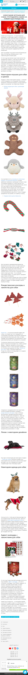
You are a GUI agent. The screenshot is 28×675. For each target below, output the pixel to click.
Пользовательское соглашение (6, 638)
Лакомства (3, 332)
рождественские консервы (7, 413)
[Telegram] (18, 648)
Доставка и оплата (7, 632)
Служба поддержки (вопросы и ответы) (6, 635)
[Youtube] (10, 648)
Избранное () (20, 0)
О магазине (5, 622)
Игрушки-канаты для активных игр (12, 196)
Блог (4, 626)
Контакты (5, 624)
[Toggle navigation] (1, 1)
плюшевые (14, 179)
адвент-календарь (13, 581)
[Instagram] (15, 648)
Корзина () (23, 0)
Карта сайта (5, 641)
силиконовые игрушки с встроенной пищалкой (13, 179)
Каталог (14, 8)
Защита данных (6, 628)
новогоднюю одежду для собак (15, 520)
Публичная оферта (7, 630)
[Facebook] (12, 648)
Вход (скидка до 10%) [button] (26, 0)
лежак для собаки (6, 459)
